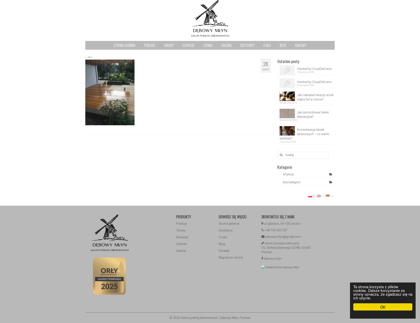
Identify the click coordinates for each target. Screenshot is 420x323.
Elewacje (182, 237)
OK (382, 307)
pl (314, 195)
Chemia (181, 244)
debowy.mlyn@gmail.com (283, 236)
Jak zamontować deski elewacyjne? (313, 114)
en (323, 195)
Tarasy (181, 230)
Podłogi (181, 223)
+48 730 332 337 (275, 230)
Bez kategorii (291, 182)
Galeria (181, 250)
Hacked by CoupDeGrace (314, 69)
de (332, 195)
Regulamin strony (231, 257)
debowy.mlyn (273, 258)
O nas (223, 237)
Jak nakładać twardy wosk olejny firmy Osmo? (315, 97)
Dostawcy (226, 230)
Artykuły (288, 174)
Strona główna (229, 223)
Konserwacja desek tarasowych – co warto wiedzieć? (304, 134)
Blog (222, 244)
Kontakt (224, 250)
